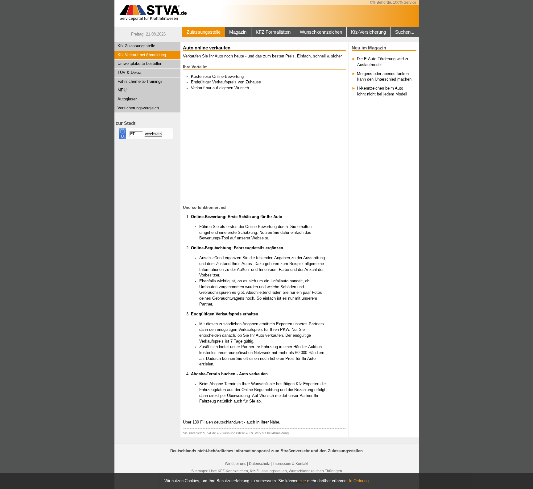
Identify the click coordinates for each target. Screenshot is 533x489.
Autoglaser (127, 99)
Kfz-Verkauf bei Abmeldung (142, 55)
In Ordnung (359, 480)
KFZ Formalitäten (273, 32)
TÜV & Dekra (129, 72)
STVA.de (209, 433)
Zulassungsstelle (204, 32)
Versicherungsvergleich (138, 108)
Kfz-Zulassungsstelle (136, 46)
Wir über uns (235, 464)
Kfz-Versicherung (368, 32)
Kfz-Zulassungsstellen (268, 471)
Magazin (237, 32)
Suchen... (404, 32)
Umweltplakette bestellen (140, 63)
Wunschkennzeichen (321, 32)
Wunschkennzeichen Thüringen (315, 471)
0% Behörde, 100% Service (393, 2)
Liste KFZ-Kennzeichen (228, 471)
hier (303, 480)
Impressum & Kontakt (290, 464)
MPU (122, 90)
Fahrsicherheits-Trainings (140, 81)
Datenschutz (259, 464)
